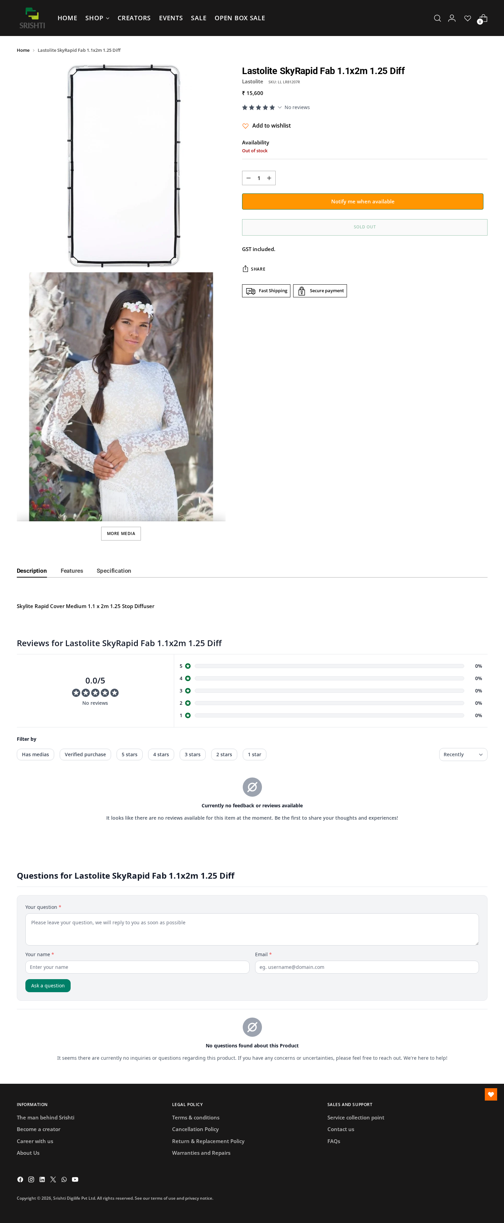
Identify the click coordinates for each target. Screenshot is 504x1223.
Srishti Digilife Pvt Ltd (74, 1198)
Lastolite (252, 81)
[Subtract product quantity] (248, 178)
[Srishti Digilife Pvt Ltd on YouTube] (76, 1180)
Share (258, 269)
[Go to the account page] (452, 18)
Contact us (340, 1129)
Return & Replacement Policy (208, 1141)
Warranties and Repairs (201, 1152)
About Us (28, 1152)
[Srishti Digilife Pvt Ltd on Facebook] (21, 1180)
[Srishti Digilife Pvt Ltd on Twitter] (54, 1180)
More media (121, 533)
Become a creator (38, 1129)
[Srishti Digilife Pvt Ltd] (32, 18)
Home (23, 50)
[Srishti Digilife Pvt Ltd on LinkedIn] (43, 1180)
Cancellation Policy (195, 1129)
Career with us (35, 1141)
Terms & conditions (195, 1117)
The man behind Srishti (45, 1117)
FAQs (333, 1141)
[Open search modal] (437, 18)
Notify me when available (363, 201)
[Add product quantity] (269, 178)
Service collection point (355, 1117)
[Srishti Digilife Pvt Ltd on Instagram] (32, 1180)
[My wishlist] (468, 18)
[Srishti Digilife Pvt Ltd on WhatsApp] (65, 1180)
